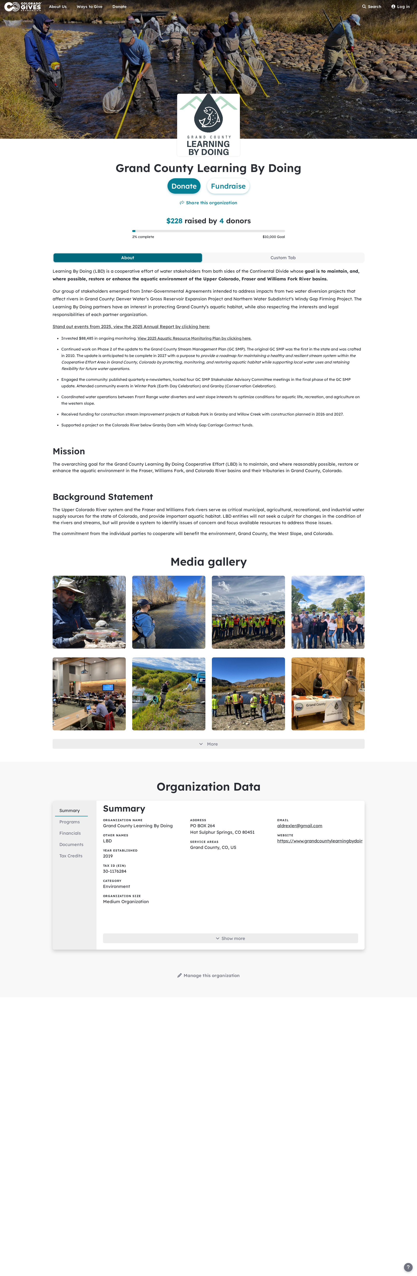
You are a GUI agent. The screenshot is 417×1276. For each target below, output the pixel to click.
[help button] (408, 1267)
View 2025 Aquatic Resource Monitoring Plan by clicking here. (194, 338)
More (212, 744)
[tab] (128, 257)
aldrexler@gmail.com (299, 825)
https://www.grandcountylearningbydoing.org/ (327, 841)
